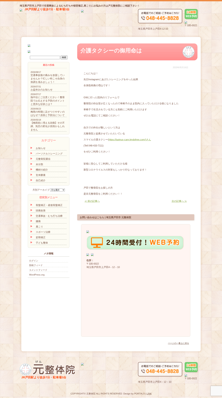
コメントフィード (38, 270)
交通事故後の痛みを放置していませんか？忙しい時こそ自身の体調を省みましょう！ (48, 78)
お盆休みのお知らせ (41, 89)
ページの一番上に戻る (178, 343)
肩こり (39, 226)
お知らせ (41, 148)
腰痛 (38, 221)
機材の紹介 (42, 169)
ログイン (33, 260)
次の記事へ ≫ (179, 201)
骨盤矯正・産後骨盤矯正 (49, 205)
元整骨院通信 (43, 159)
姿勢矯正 (41, 237)
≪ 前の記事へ (92, 201)
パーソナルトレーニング (49, 153)
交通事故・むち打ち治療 (49, 215)
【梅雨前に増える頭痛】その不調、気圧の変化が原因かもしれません (48, 126)
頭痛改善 (41, 210)
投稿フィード (36, 265)
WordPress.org (37, 274)
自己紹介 (41, 180)
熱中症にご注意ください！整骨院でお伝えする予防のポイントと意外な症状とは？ (48, 100)
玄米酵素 (41, 175)
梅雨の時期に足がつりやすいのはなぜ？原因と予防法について (48, 113)
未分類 (39, 164)
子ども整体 (42, 242)
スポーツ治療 (43, 232)
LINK (149, 393)
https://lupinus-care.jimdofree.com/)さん (130, 139)
